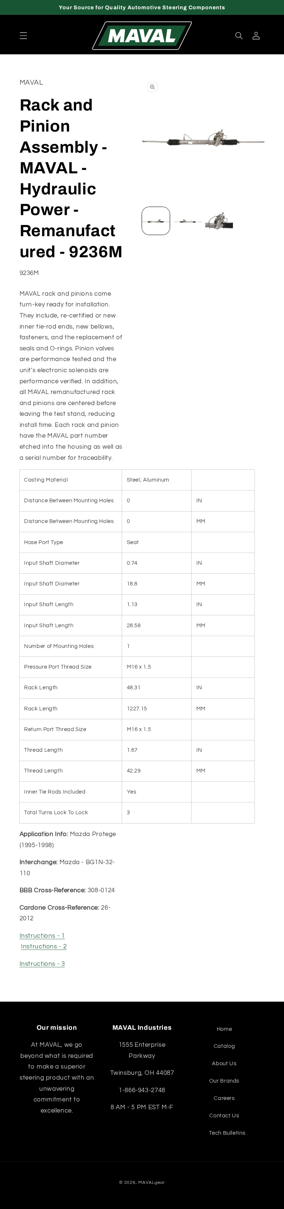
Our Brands (224, 1081)
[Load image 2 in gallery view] (188, 221)
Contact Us (224, 1115)
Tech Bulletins (227, 1133)
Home (224, 1029)
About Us (224, 1063)
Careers (224, 1098)
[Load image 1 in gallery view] (156, 221)
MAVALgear (151, 1183)
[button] (23, 35)
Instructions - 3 (42, 964)
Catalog (224, 1046)
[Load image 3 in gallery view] (219, 221)
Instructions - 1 (42, 936)
